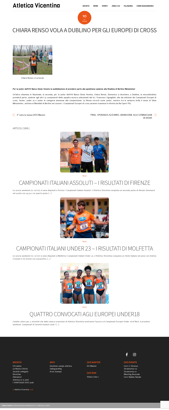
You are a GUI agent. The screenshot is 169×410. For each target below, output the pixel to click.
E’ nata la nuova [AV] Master (31, 114)
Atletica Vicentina (22, 389)
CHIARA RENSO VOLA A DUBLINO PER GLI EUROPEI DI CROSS (84, 30)
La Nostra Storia (20, 368)
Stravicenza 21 (130, 371)
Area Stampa (55, 371)
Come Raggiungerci (145, 6)
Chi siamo (17, 366)
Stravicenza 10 (130, 368)
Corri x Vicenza (131, 366)
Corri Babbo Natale (132, 377)
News (95, 6)
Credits (48, 405)
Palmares (128, 6)
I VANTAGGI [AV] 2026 (23, 382)
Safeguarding (56, 368)
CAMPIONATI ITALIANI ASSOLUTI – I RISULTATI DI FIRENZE (84, 183)
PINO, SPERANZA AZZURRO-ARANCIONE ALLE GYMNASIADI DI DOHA (121, 116)
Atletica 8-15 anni (21, 380)
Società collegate (20, 371)
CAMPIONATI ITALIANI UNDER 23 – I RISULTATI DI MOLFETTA (84, 248)
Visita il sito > (93, 377)
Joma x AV (116, 6)
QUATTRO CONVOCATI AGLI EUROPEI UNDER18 (84, 314)
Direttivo (17, 374)
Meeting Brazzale (132, 374)
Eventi (105, 6)
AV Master (92, 366)
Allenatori (17, 377)
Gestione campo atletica (61, 366)
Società (86, 6)
